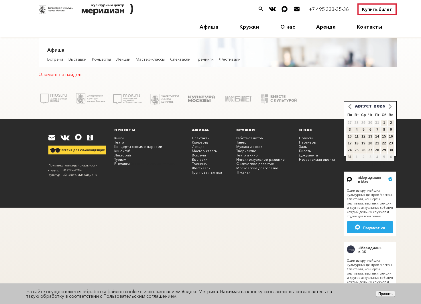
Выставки (77, 59)
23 (391, 143)
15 (384, 136)
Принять (385, 294)
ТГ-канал (243, 172)
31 (350, 157)
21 (377, 143)
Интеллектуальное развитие (260, 159)
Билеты (305, 151)
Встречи (55, 59)
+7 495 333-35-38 (329, 9)
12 (363, 136)
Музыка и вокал (249, 146)
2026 (379, 106)
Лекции (123, 59)
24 (350, 150)
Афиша (209, 26)
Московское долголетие (257, 168)
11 (357, 136)
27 (370, 150)
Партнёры (307, 142)
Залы (303, 146)
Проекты (124, 130)
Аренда (326, 26)
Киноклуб (122, 151)
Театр (119, 142)
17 (350, 143)
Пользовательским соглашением (139, 296)
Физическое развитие (255, 164)
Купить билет (377, 9)
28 (377, 150)
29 (384, 150)
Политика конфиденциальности (72, 165)
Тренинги (205, 59)
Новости (306, 138)
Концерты (101, 59)
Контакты (369, 26)
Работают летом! (250, 138)
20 (370, 143)
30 (391, 150)
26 (363, 150)
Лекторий (122, 155)
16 (391, 136)
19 (363, 143)
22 (384, 143)
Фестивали (230, 59)
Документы (308, 155)
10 (350, 136)
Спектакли (180, 59)
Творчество (246, 151)
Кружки (249, 26)
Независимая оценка (317, 159)
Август (363, 106)
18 (357, 143)
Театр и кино (247, 155)
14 (377, 136)
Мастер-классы (150, 59)
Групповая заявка (207, 172)
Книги (119, 138)
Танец (241, 142)
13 (370, 136)
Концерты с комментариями (138, 146)
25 (357, 150)
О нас (287, 26)
